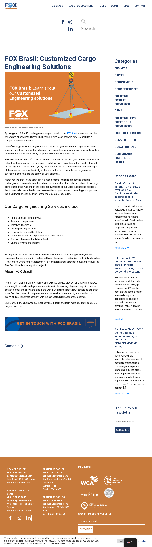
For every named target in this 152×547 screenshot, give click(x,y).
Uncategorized (125, 147)
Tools (102, 6)
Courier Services (126, 89)
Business (121, 68)
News (118, 110)
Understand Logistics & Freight (123, 158)
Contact (140, 6)
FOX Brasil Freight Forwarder (122, 100)
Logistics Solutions (80, 6)
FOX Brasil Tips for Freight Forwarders (125, 122)
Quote (115, 6)
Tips (133, 140)
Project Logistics (128, 133)
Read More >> (122, 248)
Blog (127, 6)
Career (119, 75)
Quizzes (120, 140)
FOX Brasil (56, 6)
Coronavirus (124, 82)
